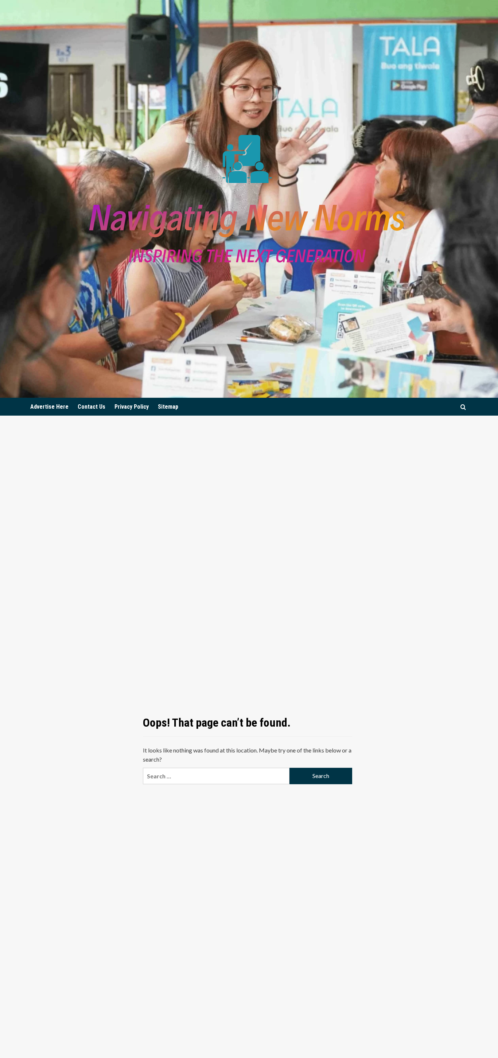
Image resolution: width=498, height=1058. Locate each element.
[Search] (463, 407)
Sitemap (168, 406)
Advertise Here (49, 406)
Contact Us (91, 406)
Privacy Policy (131, 406)
